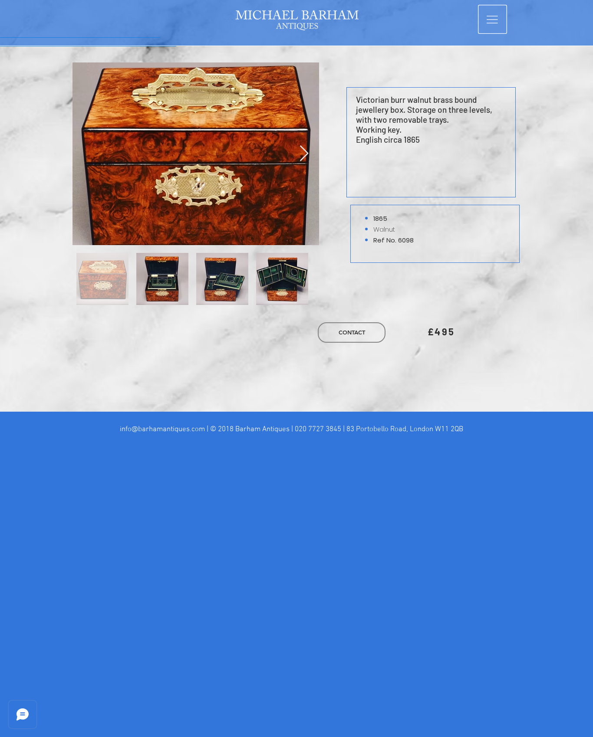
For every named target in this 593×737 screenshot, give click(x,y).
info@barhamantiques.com (162, 429)
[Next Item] (304, 153)
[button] (492, 19)
